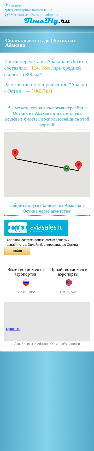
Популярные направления (32, 10)
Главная (15, 5)
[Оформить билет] (36, 235)
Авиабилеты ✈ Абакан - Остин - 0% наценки (47, 344)
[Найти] (17, 254)
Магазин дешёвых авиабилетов (35, 15)
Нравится (13, 329)
